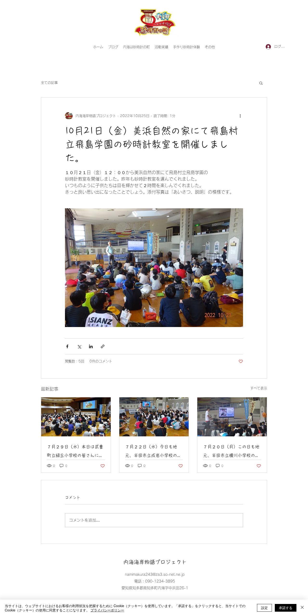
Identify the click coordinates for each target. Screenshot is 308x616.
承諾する (285, 607)
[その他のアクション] (240, 116)
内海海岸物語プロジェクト (155, 562)
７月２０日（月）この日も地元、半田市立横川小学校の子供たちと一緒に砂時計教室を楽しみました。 (231, 452)
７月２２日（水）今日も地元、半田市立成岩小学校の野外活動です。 (153, 452)
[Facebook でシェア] (67, 346)
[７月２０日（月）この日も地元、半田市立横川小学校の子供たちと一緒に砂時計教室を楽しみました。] (232, 416)
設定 (264, 607)
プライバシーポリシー (107, 610)
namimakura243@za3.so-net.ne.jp (155, 574)
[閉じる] (302, 607)
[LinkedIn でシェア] (91, 346)
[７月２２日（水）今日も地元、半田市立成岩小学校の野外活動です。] (154, 416)
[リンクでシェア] (102, 346)
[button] (261, 83)
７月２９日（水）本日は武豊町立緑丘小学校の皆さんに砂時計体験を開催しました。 (75, 452)
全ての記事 (49, 82)
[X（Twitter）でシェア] (79, 346)
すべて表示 (258, 388)
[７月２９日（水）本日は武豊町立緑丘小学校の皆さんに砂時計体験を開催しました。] (76, 416)
